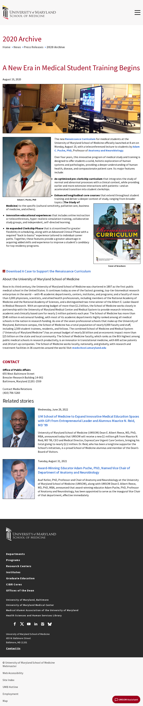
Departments (15, 554)
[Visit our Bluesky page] (50, 625)
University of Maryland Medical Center (30, 605)
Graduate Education (20, 578)
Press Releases (33, 47)
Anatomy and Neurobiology (105, 150)
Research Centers (18, 566)
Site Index (8, 680)
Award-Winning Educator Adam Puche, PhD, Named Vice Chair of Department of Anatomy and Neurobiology (84, 470)
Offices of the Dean (20, 590)
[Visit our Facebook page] (15, 624)
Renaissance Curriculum (80, 139)
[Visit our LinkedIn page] (35, 624)
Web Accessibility (13, 673)
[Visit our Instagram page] (42, 624)
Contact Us (13, 648)
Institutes (13, 572)
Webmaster (10, 666)
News (17, 47)
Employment (10, 694)
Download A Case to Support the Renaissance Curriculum (48, 271)
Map (5, 701)
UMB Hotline (10, 687)
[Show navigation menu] (137, 12)
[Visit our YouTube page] (29, 624)
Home (6, 47)
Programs (13, 560)
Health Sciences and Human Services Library (34, 615)
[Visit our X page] (22, 624)
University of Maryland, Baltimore (27, 599)
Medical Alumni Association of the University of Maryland (42, 610)
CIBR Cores (14, 584)
